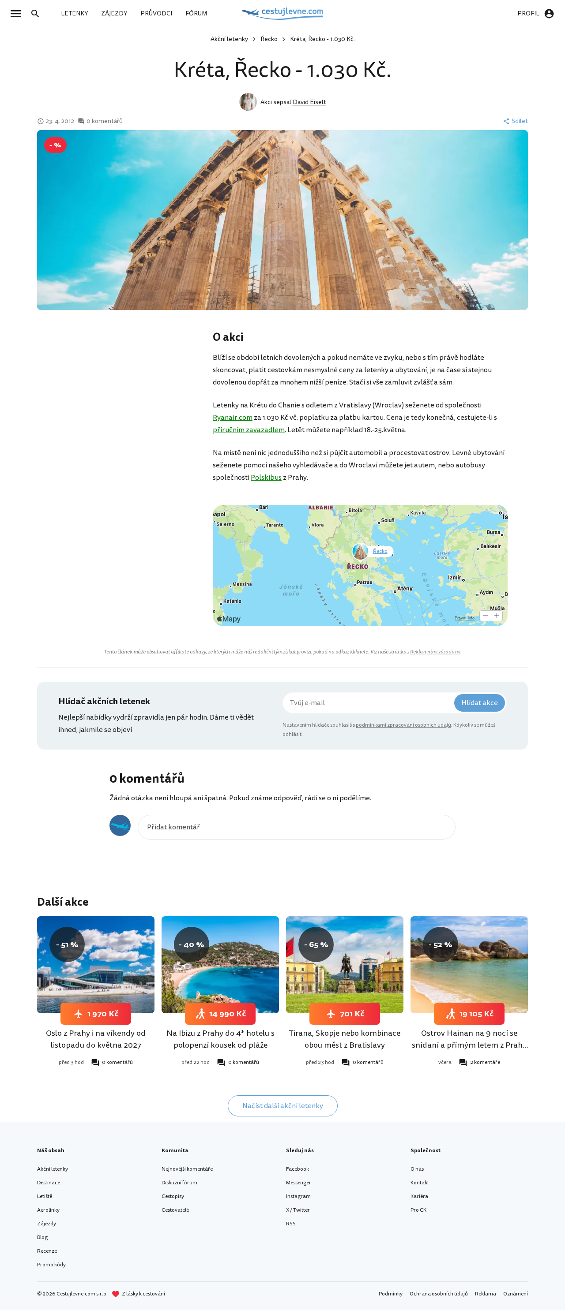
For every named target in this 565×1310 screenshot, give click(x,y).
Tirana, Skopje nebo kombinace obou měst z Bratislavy (344, 1039)
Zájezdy (46, 1224)
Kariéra (419, 1196)
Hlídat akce (479, 703)
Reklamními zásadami (435, 652)
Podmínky (391, 1294)
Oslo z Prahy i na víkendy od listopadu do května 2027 (96, 1039)
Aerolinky (48, 1210)
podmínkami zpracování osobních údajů (403, 725)
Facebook (297, 1169)
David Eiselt (309, 102)
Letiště (44, 1196)
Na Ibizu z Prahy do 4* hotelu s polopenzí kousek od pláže (220, 1039)
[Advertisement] (124, 400)
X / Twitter (298, 1210)
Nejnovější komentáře (187, 1169)
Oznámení (515, 1294)
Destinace (48, 1183)
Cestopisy (173, 1196)
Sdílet (520, 121)
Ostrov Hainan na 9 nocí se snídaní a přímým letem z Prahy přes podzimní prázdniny (469, 1045)
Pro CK (418, 1210)
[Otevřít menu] (18, 13)
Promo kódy (51, 1265)
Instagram (298, 1196)
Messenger (298, 1183)
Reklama (485, 1294)
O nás (417, 1169)
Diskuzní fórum (179, 1183)
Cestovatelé (175, 1210)
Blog (42, 1237)
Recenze (47, 1251)
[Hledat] (38, 13)
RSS (291, 1224)
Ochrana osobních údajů (439, 1294)
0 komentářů (105, 121)
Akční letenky (229, 39)
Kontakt (420, 1183)
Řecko (269, 39)
